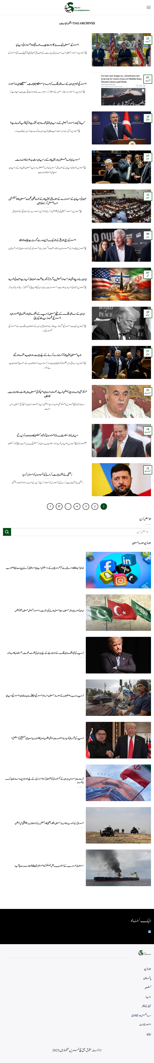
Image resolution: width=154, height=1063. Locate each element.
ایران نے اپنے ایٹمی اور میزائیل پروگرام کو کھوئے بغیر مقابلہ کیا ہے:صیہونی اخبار (47, 279)
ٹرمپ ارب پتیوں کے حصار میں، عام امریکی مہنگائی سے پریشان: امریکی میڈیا (45, 696)
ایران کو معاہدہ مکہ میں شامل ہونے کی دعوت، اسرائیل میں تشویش (49, 611)
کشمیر (148, 988)
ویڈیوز (148, 1034)
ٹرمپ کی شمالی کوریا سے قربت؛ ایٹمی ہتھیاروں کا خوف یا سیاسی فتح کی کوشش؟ (47, 738)
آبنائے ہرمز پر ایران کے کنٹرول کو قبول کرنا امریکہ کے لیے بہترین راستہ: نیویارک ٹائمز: (44, 781)
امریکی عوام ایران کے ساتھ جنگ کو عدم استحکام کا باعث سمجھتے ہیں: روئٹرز (47, 84)
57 (59, 506)
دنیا (148, 997)
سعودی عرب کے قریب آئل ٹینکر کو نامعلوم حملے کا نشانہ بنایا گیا (49, 866)
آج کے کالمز (146, 1006)
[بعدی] (50, 506)
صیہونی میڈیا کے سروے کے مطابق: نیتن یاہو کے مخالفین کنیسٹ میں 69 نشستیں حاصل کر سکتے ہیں (47, 201)
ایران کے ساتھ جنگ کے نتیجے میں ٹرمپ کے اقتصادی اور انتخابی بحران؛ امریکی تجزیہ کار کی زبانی (47, 316)
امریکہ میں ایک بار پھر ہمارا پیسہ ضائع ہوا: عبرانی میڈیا (47, 45)
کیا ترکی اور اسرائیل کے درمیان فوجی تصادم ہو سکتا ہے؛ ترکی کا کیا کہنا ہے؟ (47, 123)
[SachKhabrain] (77, 7)
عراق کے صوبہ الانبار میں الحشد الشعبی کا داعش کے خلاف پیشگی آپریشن (49, 823)
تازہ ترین (147, 969)
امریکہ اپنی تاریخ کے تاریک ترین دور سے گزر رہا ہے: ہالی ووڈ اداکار (47, 240)
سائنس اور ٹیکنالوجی (141, 1015)
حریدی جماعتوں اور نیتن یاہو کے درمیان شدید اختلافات (47, 160)
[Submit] (7, 532)
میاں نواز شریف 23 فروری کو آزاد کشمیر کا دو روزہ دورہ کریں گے (47, 435)
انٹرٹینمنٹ (145, 1025)
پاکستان (147, 978)
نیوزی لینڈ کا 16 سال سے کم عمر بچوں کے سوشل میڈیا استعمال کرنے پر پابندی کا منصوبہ (45, 568)
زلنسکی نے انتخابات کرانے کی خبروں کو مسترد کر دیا (47, 475)
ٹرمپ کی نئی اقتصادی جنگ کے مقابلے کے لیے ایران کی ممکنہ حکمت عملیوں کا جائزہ (45, 653)
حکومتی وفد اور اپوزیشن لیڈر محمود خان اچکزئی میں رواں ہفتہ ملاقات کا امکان (47, 394)
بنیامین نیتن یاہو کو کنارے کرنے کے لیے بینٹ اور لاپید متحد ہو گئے (47, 355)
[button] (148, 7)
